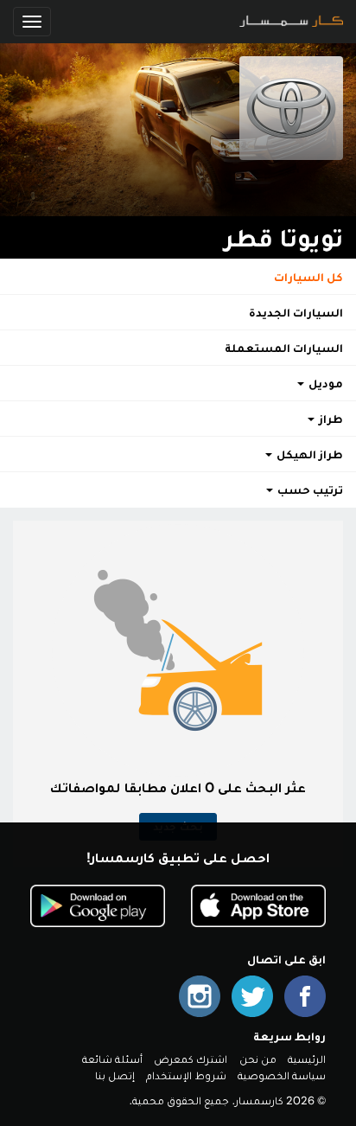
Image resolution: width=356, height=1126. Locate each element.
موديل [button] (324, 383)
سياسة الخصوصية (282, 1075)
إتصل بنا (115, 1075)
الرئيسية (307, 1059)
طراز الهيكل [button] (308, 454)
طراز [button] (329, 418)
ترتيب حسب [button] (309, 489)
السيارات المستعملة (284, 347)
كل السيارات (308, 277)
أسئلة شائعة (112, 1059)
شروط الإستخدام (186, 1075)
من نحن (258, 1059)
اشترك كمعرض (190, 1059)
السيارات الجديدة (296, 312)
